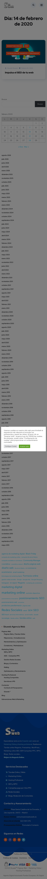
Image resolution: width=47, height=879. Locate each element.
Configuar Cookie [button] (10, 446)
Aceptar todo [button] (24, 446)
